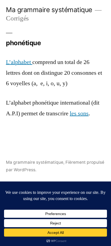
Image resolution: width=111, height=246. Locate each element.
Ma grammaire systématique (49, 10)
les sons (79, 113)
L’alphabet (19, 62)
